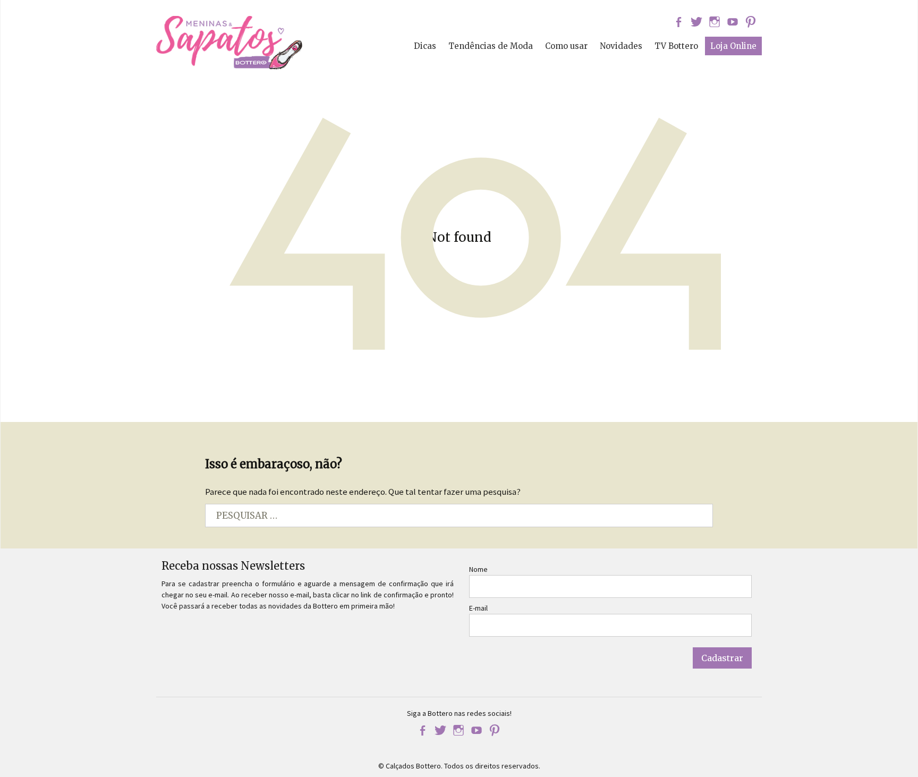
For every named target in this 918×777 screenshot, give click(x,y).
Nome (478, 569)
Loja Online (733, 46)
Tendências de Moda (490, 46)
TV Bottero (676, 46)
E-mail (478, 608)
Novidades (621, 46)
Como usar (566, 46)
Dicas (425, 46)
